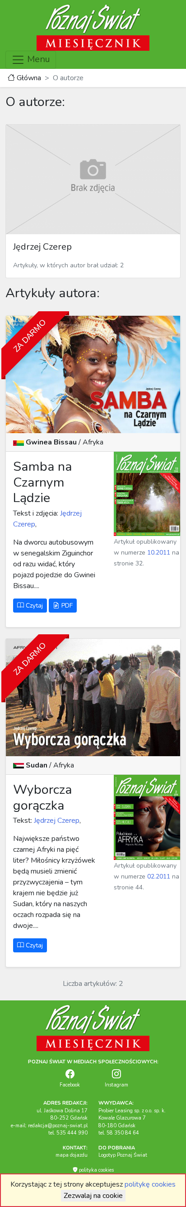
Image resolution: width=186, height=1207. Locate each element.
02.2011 (158, 876)
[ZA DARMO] (93, 374)
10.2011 (158, 552)
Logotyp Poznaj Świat (122, 1155)
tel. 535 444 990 (68, 1133)
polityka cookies (96, 1170)
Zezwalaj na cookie (93, 1196)
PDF (66, 605)
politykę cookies (150, 1184)
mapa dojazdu (72, 1155)
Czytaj (33, 605)
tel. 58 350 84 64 (118, 1133)
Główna (28, 78)
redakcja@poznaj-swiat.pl (58, 1125)
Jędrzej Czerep (55, 821)
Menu (37, 59)
